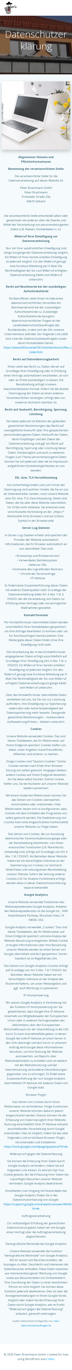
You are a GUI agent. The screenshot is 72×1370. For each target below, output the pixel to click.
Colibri (50, 1359)
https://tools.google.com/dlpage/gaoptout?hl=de (36, 1147)
